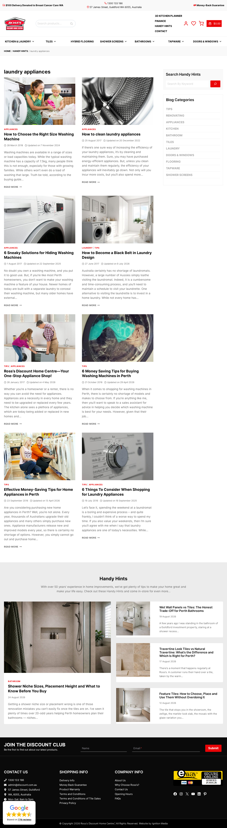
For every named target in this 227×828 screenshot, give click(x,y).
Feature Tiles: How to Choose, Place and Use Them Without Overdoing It (188, 695)
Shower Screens (111, 41)
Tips (97, 248)
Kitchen (172, 128)
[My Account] (185, 23)
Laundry (87, 248)
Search (72, 23)
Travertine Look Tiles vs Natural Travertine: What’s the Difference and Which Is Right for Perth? (186, 652)
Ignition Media (160, 823)
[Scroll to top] (219, 815)
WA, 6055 (13, 794)
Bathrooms (143, 41)
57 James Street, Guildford (24, 789)
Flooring (173, 161)
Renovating (175, 115)
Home (7, 51)
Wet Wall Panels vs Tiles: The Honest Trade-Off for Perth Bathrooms (186, 609)
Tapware (174, 41)
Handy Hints (20, 51)
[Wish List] (193, 23)
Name (85, 748)
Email (137, 748)
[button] (19, 813)
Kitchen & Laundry (18, 41)
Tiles (49, 41)
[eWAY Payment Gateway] (198, 777)
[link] (214, 23)
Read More (13, 187)
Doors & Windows (205, 41)
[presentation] (39, 101)
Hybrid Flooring (82, 41)
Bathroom (174, 135)
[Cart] (201, 23)
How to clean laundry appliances (111, 134)
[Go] (215, 83)
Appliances (11, 129)
